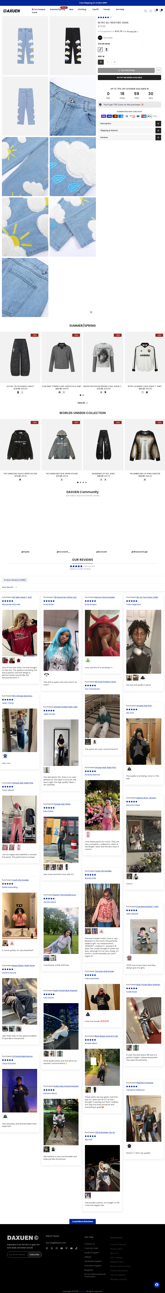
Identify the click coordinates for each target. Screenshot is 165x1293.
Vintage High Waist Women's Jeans (56, 805)
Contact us (89, 1242)
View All (81, 403)
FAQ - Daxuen (116, 1255)
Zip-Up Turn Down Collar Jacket (142, 598)
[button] (103, 17)
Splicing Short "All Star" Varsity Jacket (141, 799)
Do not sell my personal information (95, 1274)
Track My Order (91, 1247)
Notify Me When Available (129, 77)
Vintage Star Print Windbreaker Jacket (139, 707)
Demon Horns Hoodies (105, 597)
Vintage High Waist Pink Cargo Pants (100, 768)
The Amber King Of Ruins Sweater (145, 473)
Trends (106, 9)
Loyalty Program (91, 1251)
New (71, 9)
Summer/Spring (58, 9)
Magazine (88, 1269)
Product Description (119, 1269)
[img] (82, 566)
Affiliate (87, 1255)
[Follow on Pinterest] (66, 1247)
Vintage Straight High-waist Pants (60, 708)
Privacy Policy (116, 1247)
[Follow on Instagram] (57, 1247)
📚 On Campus (38, 9)
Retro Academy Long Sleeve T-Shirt (145, 386)
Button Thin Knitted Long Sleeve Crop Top (59, 896)
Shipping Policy (116, 1260)
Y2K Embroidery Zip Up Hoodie (100, 1133)
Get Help (120, 9)
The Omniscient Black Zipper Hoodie (20, 473)
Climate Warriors (117, 1273)
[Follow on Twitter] (52, 1247)
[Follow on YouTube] (71, 1247)
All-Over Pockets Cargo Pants (100, 683)
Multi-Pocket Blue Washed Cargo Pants (143, 985)
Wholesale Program (93, 1260)
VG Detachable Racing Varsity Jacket (17, 1057)
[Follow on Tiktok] (76, 1247)
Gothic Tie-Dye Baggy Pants (20, 386)
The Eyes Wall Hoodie (104, 971)
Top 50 (95, 9)
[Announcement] (82, 3)
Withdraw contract (118, 1277)
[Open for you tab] (157, 1285)
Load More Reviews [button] (82, 1221)
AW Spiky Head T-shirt (22, 597)
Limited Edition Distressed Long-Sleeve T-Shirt (105, 386)
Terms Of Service (118, 1242)
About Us (114, 1251)
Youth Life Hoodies (103, 871)
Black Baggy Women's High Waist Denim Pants (102, 1037)
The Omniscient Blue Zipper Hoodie (62, 473)
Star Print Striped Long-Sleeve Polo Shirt (62, 386)
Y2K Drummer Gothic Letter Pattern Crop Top (60, 598)
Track (34, 12)
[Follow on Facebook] (47, 1247)
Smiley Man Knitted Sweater (66, 1086)
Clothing (82, 9)
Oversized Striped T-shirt (147, 906)
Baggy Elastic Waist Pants (23, 965)
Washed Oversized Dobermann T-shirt (139, 1084)
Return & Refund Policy (120, 1264)
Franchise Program (92, 1264)
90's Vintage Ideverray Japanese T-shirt (17, 697)
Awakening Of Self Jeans (103, 473)
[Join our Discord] (61, 1247)
